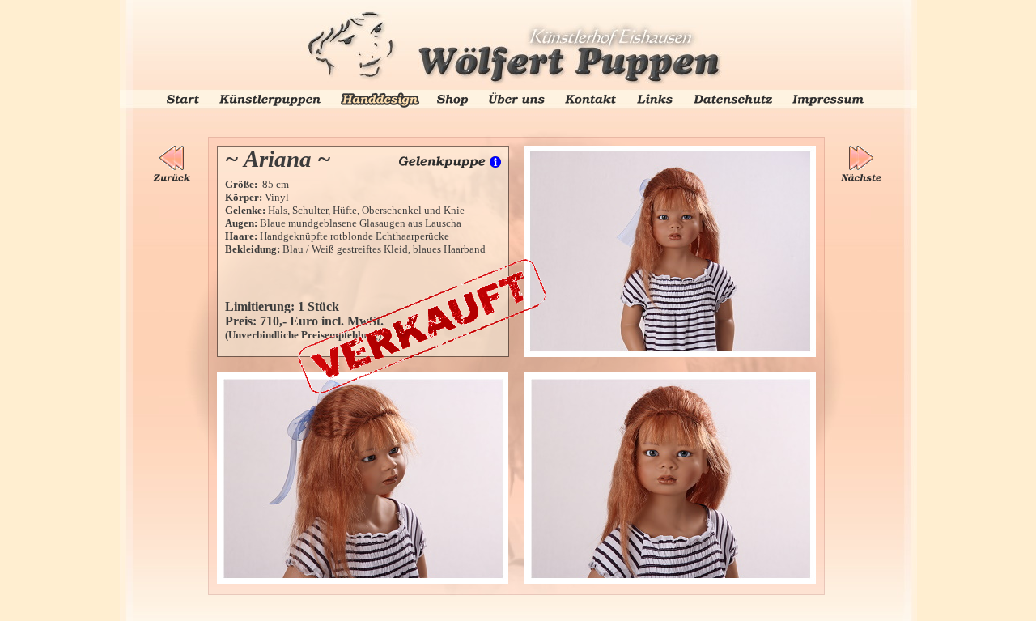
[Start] (182, 99)
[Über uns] (517, 96)
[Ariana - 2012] (670, 150)
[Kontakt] (590, 98)
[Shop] (452, 98)
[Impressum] (828, 99)
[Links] (655, 98)
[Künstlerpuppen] (270, 98)
